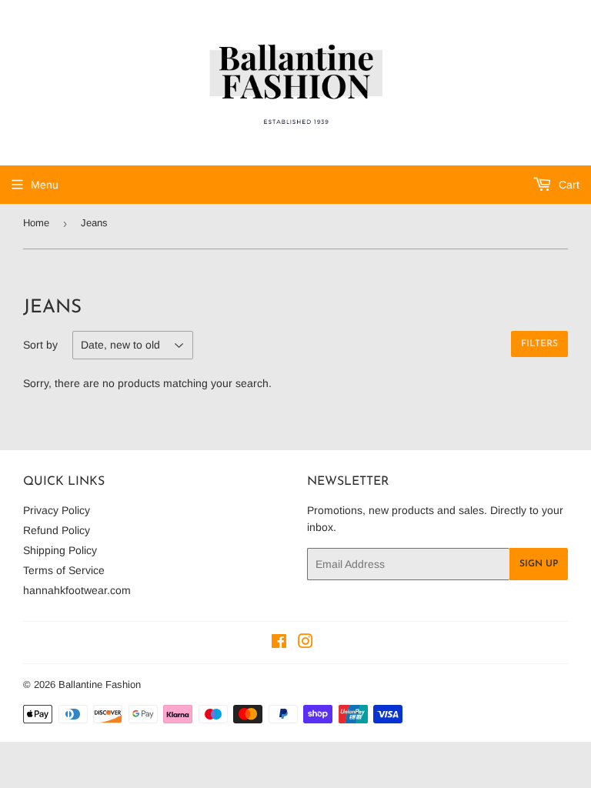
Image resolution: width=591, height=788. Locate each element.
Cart (567, 185)
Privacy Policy (56, 510)
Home (36, 223)
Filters (539, 344)
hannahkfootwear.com (77, 590)
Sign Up (538, 564)
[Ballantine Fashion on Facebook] (279, 643)
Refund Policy (56, 530)
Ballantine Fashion (99, 684)
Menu (44, 185)
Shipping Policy (60, 550)
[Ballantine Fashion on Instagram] (305, 643)
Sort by (40, 345)
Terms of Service (64, 570)
